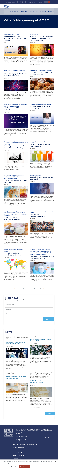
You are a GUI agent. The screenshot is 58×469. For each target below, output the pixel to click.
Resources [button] (51, 11)
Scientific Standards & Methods (25, 444)
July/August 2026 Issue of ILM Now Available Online (16, 342)
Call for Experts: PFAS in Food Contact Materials (16, 377)
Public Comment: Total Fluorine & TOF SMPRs (40, 340)
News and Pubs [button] (33, 11)
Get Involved (17, 452)
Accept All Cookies (25, 466)
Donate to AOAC (19, 455)
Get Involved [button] (43, 11)
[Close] (55, 461)
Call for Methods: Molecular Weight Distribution (39, 381)
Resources (17, 458)
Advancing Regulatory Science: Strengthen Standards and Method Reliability (41, 38)
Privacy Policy (29, 463)
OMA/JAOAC (31, 2)
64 (40, 288)
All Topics (8, 309)
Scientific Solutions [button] (13, 11)
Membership (17, 450)
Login (40, 2)
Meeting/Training (10, 2)
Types (7, 313)
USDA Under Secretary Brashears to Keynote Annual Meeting (15, 38)
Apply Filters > (48, 319)
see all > (50, 413)
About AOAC (21, 2)
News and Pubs (18, 447)
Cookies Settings (13, 466)
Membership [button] (24, 11)
